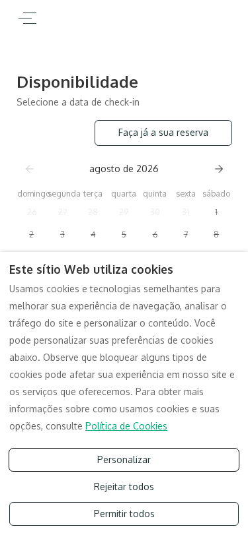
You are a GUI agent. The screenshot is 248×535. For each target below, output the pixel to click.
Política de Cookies (126, 425)
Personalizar (124, 459)
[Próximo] (219, 169)
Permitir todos (124, 513)
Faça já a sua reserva (163, 132)
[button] (32, 211)
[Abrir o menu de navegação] (27, 18)
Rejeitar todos (124, 486)
